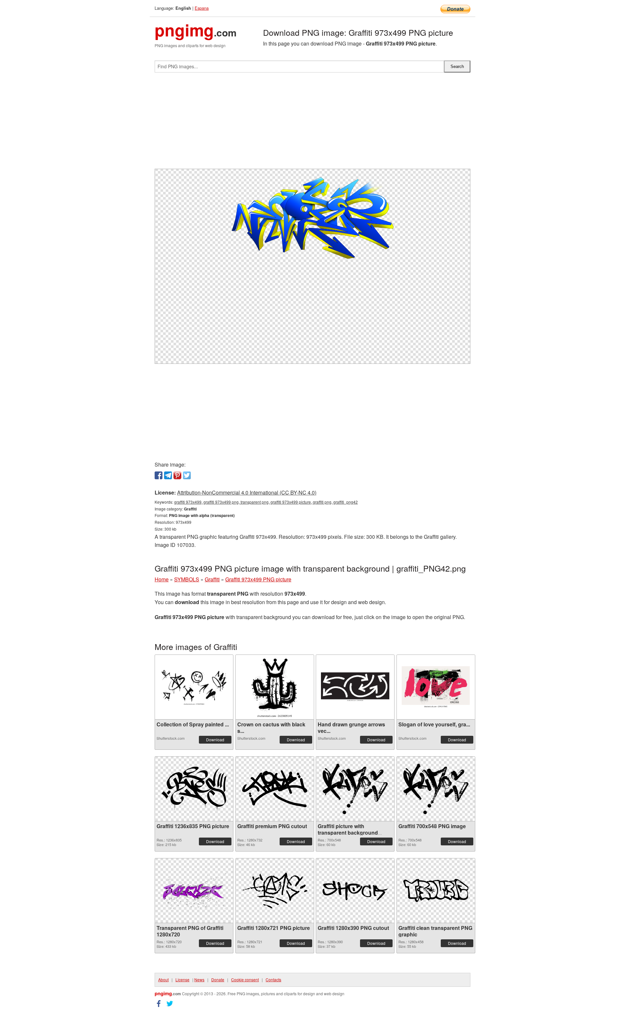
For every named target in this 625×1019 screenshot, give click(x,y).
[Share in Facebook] (158, 475)
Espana (202, 8)
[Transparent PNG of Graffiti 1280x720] (194, 890)
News (199, 979)
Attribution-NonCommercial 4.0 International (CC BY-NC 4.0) (246, 492)
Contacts (273, 979)
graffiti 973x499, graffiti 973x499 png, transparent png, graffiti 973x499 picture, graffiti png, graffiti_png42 (266, 502)
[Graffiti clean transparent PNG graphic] (435, 890)
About (163, 979)
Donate (217, 979)
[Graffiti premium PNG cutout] (274, 788)
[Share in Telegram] (168, 475)
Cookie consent (245, 979)
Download (215, 739)
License (182, 979)
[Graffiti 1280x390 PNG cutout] (355, 890)
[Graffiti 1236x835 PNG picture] (194, 789)
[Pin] (177, 475)
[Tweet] (187, 475)
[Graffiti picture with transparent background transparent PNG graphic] (355, 788)
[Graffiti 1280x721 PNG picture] (274, 890)
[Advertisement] (312, 123)
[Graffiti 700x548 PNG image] (435, 788)
